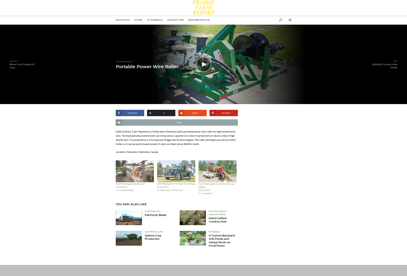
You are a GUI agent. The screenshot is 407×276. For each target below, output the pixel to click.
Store (138, 20)
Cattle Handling (124, 61)
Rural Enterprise (217, 214)
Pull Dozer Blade (155, 215)
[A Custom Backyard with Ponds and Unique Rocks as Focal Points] (193, 238)
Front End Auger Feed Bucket (130, 183)
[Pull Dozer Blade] (129, 217)
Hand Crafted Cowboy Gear (218, 220)
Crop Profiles (152, 232)
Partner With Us (199, 20)
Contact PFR (175, 20)
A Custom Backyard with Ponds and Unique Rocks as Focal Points (222, 240)
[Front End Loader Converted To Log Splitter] (217, 171)
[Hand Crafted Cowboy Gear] (193, 217)
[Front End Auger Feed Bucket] (135, 171)
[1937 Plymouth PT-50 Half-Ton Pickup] (176, 171)
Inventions (150, 211)
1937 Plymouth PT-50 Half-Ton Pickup (176, 183)
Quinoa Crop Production (153, 237)
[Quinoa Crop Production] (129, 238)
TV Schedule (154, 20)
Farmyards (214, 232)
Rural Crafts (219, 211)
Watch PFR (123, 20)
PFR (158, 211)
